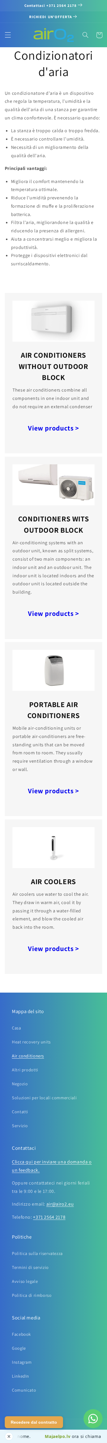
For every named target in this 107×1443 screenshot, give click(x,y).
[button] (8, 35)
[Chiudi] (9, 1436)
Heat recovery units (31, 1042)
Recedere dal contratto (34, 1422)
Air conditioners (28, 1056)
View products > (53, 428)
